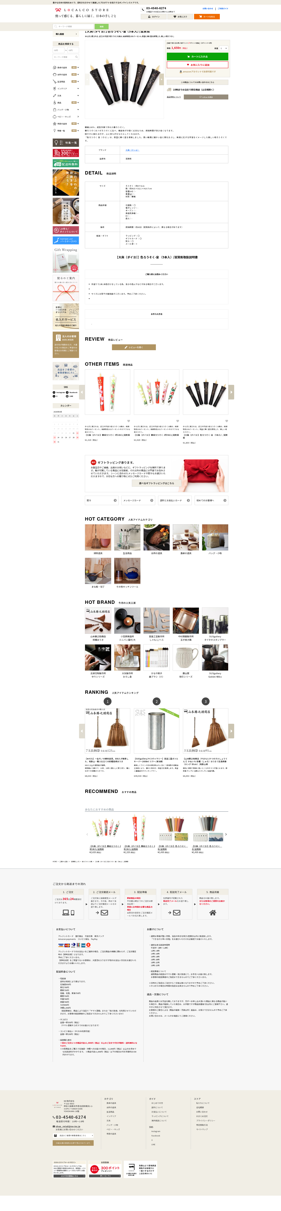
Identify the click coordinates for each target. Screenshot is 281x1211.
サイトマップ (202, 1129)
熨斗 (89, 500)
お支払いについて (159, 1111)
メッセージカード (132, 500)
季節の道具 (111, 1133)
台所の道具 (111, 1107)
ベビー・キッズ (113, 1129)
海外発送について (159, 1120)
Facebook (73, 392)
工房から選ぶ (64, 862)
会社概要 (200, 1107)
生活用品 (110, 1111)
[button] (82, 392)
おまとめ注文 (202, 1116)
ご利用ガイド (223, 8)
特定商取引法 (202, 1125)
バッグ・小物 (112, 1125)
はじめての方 (157, 1103)
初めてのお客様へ (205, 500)
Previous (87, 79)
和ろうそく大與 (87, 862)
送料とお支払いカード (171, 500)
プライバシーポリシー (205, 1120)
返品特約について (174, 97)
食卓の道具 (111, 1103)
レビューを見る (207, 97)
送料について (157, 1107)
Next (161, 79)
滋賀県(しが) (75, 862)
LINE (71, 396)
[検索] (76, 57)
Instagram (60, 392)
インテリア (111, 1116)
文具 (108, 1120)
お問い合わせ (208, 8)
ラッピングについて (160, 1116)
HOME (55, 862)
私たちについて (203, 1103)
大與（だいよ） (133, 150)
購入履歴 (60, 33)
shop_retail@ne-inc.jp (68, 1126)
